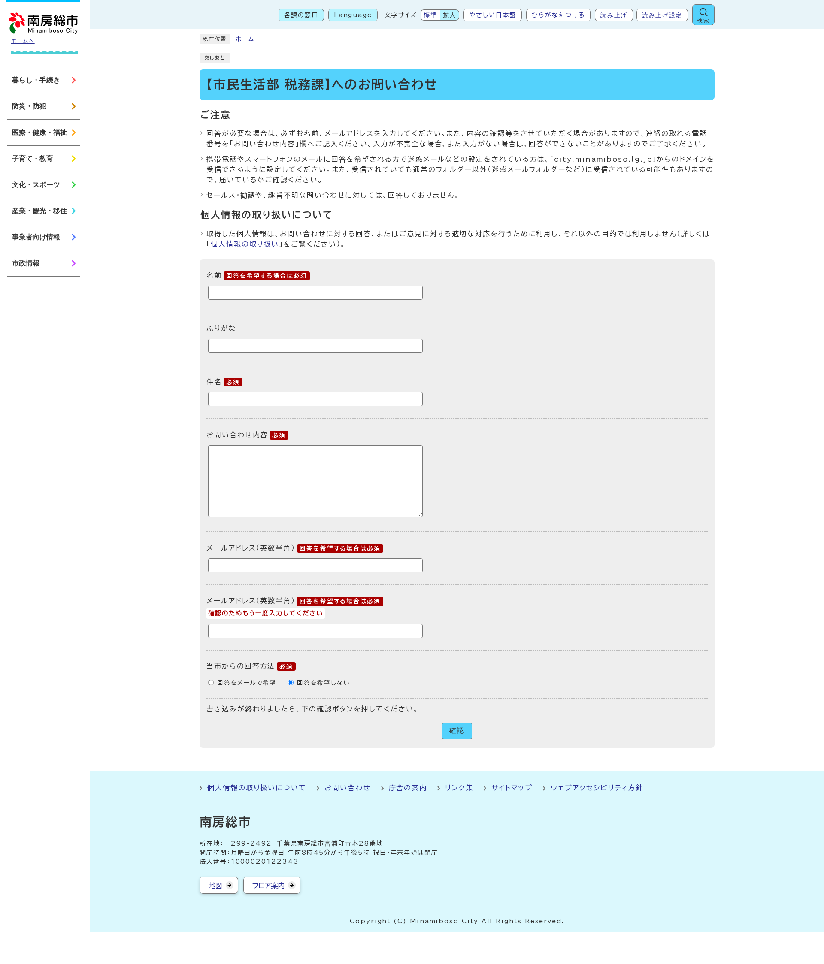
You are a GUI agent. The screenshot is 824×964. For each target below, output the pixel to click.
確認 (457, 730)
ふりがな (221, 328)
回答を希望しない (323, 683)
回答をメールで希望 (246, 683)
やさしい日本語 (492, 15)
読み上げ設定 (662, 15)
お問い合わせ (347, 787)
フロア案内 (268, 885)
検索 (703, 20)
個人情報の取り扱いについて (256, 787)
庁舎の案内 (408, 787)
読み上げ (613, 15)
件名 (223, 381)
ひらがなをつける (558, 15)
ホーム (245, 39)
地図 (215, 885)
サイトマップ (512, 787)
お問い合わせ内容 (246, 434)
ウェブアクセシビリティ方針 (597, 787)
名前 (256, 275)
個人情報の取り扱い (245, 244)
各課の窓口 (301, 15)
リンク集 (459, 787)
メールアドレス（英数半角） (293, 548)
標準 (430, 15)
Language (353, 15)
